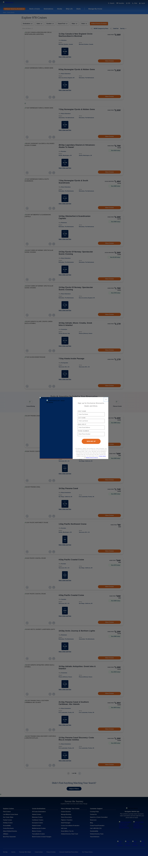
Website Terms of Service (92, 457)
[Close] (106, 399)
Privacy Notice (102, 456)
